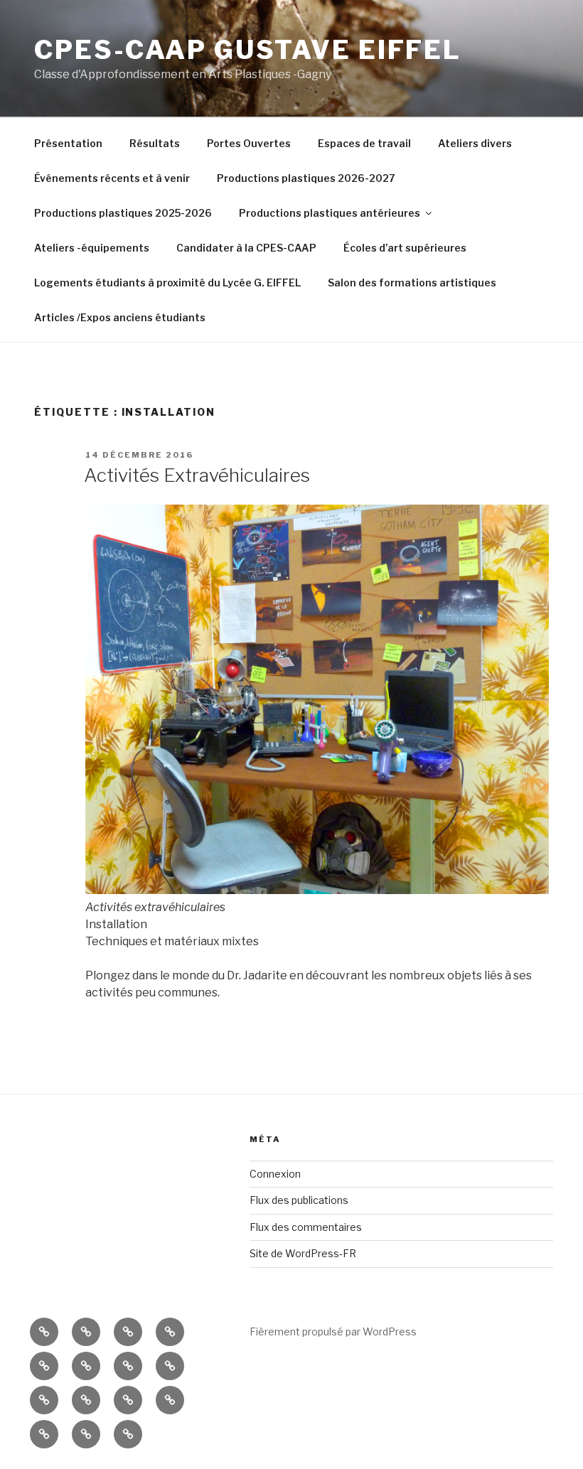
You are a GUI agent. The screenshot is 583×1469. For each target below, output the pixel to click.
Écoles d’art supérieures (404, 248)
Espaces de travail (364, 143)
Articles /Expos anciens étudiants (119, 317)
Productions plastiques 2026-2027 (306, 178)
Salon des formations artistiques (412, 282)
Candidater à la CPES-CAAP (246, 248)
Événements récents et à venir (112, 178)
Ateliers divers (475, 143)
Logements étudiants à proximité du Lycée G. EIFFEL (167, 282)
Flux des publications (299, 1200)
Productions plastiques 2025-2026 (123, 213)
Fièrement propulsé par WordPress (333, 1331)
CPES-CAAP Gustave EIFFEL (247, 49)
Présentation (68, 143)
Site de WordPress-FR (303, 1253)
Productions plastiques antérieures (329, 213)
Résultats (154, 143)
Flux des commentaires (306, 1227)
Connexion (275, 1174)
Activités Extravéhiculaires (197, 475)
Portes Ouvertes (249, 143)
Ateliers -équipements (91, 248)
